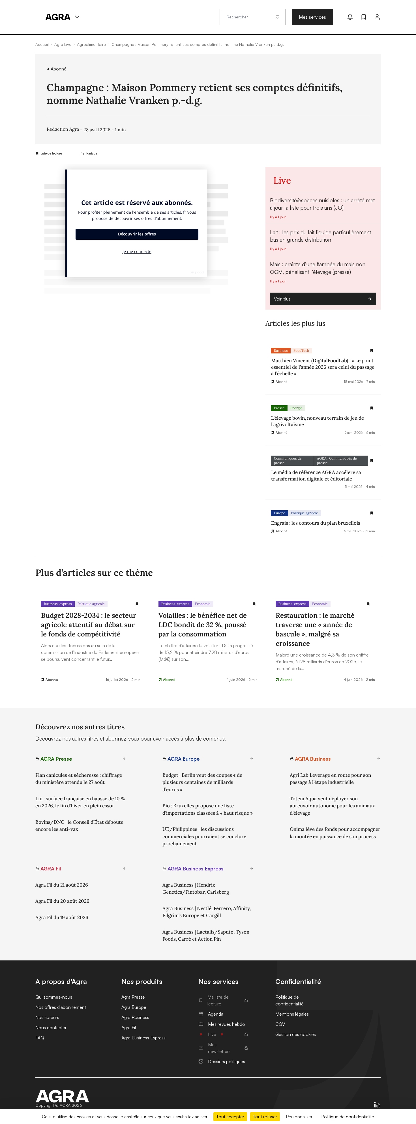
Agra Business (135, 1017)
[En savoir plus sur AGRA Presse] (124, 759)
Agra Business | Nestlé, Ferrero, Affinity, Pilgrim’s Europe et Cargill (206, 912)
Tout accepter (230, 1116)
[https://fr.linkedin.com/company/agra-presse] (377, 1104)
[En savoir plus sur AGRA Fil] (124, 868)
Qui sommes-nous (53, 997)
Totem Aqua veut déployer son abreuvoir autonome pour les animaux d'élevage (332, 805)
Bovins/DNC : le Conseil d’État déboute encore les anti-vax (79, 826)
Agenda (215, 1014)
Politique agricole (304, 513)
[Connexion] (377, 17)
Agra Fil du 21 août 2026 (61, 885)
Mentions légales (292, 1014)
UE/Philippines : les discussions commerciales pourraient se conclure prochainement (204, 836)
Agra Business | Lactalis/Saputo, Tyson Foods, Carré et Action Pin (205, 935)
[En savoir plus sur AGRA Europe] (252, 759)
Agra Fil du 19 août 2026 (61, 917)
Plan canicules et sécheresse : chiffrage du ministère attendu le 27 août (78, 779)
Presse (279, 408)
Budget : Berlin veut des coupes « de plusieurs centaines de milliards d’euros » (202, 782)
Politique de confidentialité (289, 1000)
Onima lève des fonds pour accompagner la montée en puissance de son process (335, 833)
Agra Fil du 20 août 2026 (62, 901)
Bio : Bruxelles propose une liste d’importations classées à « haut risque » (207, 809)
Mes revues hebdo (226, 1024)
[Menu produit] (77, 17)
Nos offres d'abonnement (60, 1007)
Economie (203, 604)
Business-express (58, 604)
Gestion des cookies (295, 1034)
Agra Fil (128, 1027)
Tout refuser (265, 1116)
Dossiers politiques (226, 1061)
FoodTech (301, 350)
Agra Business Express (143, 1038)
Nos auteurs (47, 1017)
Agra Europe (133, 1007)
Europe (279, 513)
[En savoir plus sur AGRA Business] (379, 759)
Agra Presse (133, 997)
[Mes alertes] (350, 17)
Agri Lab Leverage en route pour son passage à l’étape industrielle (330, 779)
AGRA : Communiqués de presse (337, 460)
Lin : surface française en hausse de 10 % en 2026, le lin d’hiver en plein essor (80, 802)
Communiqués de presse (288, 460)
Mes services (312, 17)
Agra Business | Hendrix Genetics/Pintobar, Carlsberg (195, 888)
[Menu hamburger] (38, 17)
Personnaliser (299, 1116)
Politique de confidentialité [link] (347, 1116)
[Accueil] (62, 1096)
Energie (296, 408)
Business (281, 350)
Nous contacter (51, 1027)
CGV (280, 1024)
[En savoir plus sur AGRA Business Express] (252, 868)
